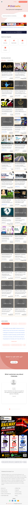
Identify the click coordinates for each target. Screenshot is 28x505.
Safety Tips (17, 488)
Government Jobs (5, 323)
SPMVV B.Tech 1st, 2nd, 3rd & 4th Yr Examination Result (14, 330)
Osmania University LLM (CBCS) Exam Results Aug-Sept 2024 (14, 336)
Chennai (15, 27)
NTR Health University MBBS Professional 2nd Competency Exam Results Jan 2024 (14, 328)
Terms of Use (18, 492)
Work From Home (22, 323)
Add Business (4, 492)
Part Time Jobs (14, 323)
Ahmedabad (10, 27)
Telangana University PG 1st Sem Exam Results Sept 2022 (14, 332)
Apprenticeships (6, 344)
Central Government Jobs (17, 344)
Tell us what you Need (13, 32)
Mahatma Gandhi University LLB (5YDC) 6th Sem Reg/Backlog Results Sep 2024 (14, 334)
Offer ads (3, 60)
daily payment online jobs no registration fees (12, 462)
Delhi (19, 27)
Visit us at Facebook (6, 493)
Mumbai (22, 27)
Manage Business (23, 1)
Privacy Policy (18, 493)
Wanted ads (10, 60)
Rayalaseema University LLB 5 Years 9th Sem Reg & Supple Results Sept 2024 (14, 339)
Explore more (14, 341)
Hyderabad (4, 27)
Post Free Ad (4, 490)
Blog (16, 495)
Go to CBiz (14, 362)
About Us (3, 488)
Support (17, 490)
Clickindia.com (10, 503)
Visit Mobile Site (4, 495)
